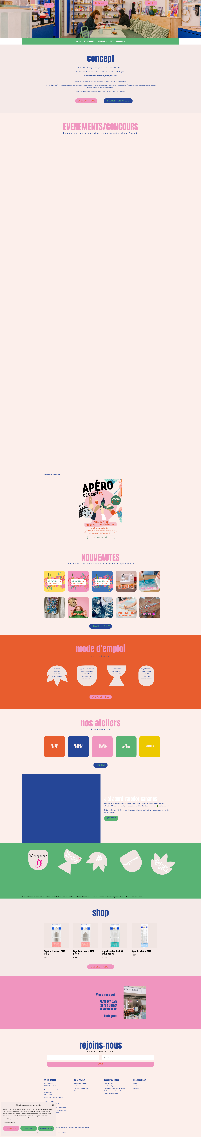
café (112, 42)
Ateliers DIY (89, 42)
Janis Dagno (94, 291)
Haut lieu (81, 1127)
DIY (112, 291)
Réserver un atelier (80, 1083)
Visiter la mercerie (80, 1086)
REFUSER (28, 1128)
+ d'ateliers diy (100, 626)
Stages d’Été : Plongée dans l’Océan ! (61, 373)
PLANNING (112, 377)
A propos (119, 42)
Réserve (100, 765)
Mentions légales (109, 1086)
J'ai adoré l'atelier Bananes (130, 798)
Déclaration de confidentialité (35, 1133)
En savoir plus (86, 101)
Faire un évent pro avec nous (84, 1091)
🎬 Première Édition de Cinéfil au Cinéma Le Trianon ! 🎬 (69, 288)
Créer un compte (109, 1083)
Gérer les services (9, 1122)
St (85, 1127)
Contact (100, 3)
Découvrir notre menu (81, 1088)
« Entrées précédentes (52, 475)
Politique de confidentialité (113, 1091)
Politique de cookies (19, 1133)
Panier (151, 3)
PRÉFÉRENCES (46, 1128)
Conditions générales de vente (114, 1088)
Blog (49, 5)
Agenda (79, 42)
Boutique (102, 42)
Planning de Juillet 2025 (56, 459)
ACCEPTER (11, 1128)
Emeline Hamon (62, 1133)
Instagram (110, 1016)
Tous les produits (100, 967)
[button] (53, 1105)
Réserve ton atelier (118, 101)
